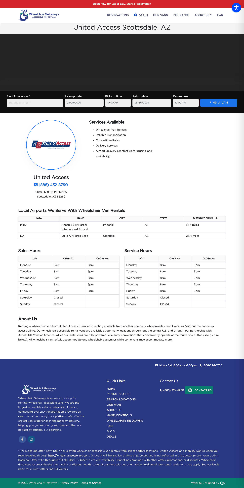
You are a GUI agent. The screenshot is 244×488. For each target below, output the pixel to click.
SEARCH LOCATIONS (121, 399)
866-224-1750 (213, 365)
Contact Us (203, 390)
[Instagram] (31, 440)
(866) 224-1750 (173, 390)
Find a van (219, 102)
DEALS (111, 437)
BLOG (111, 431)
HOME (111, 389)
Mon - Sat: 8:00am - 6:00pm (178, 365)
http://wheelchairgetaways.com (68, 455)
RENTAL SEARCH (118, 394)
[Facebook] (22, 440)
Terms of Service (90, 483)
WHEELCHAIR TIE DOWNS (125, 421)
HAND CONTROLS (119, 415)
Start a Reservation (138, 4)
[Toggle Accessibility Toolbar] (236, 7)
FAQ (110, 426)
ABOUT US (114, 410)
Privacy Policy (69, 483)
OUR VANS (114, 405)
